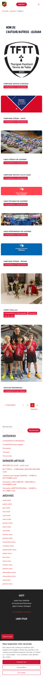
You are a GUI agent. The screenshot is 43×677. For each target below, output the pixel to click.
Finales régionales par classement (16, 201)
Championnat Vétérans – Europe (14, 118)
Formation (7, 448)
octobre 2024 (8, 546)
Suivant (35, 409)
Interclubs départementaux (13, 388)
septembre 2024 (9, 550)
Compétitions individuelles (15, 87)
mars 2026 (7, 519)
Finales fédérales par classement (15, 159)
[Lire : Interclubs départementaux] (21, 353)
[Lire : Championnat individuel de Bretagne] (21, 59)
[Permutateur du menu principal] (38, 4)
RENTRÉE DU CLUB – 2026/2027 (16, 465)
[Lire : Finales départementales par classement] (21, 219)
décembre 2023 (9, 572)
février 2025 (7, 534)
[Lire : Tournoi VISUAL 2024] (21, 289)
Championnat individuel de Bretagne (16, 84)
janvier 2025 (7, 538)
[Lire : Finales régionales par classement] (21, 191)
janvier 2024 (7, 569)
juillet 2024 (7, 553)
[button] (21, 4)
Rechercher (7, 427)
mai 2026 (6, 512)
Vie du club (9, 316)
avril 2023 (6, 580)
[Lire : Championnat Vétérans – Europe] (21, 104)
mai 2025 (6, 531)
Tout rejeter (22, 673)
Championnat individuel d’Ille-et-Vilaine (17, 175)
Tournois (32, 313)
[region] (21, 659)
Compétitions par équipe (15, 391)
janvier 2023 (7, 584)
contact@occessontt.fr (21, 612)
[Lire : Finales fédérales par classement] (21, 142)
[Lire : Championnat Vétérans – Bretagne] (21, 249)
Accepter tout (21, 662)
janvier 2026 (7, 523)
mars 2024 (7, 561)
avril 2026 (6, 515)
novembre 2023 (9, 576)
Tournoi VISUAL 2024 (11, 310)
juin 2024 (6, 557)
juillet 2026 (7, 504)
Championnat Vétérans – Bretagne (15, 261)
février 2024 (7, 565)
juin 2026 (6, 508)
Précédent (9, 405)
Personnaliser (21, 667)
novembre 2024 (9, 542)
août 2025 (7, 527)
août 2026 (7, 500)
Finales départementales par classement (17, 231)
